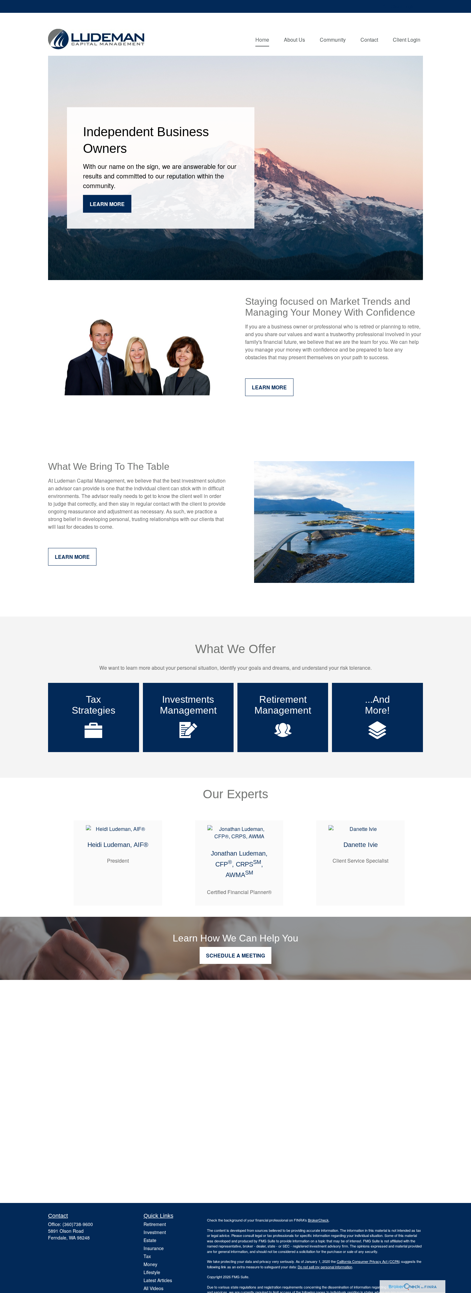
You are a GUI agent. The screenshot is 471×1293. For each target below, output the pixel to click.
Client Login (403, 6)
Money (150, 1264)
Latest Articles (158, 1280)
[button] (262, 39)
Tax (147, 1256)
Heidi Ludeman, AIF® (117, 844)
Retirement (155, 1224)
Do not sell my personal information (325, 1266)
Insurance (154, 1248)
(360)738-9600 (77, 1224)
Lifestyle (152, 1272)
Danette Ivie (360, 844)
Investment (155, 1232)
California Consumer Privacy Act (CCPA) (368, 1261)
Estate (150, 1240)
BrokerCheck (318, 1220)
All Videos (153, 1288)
